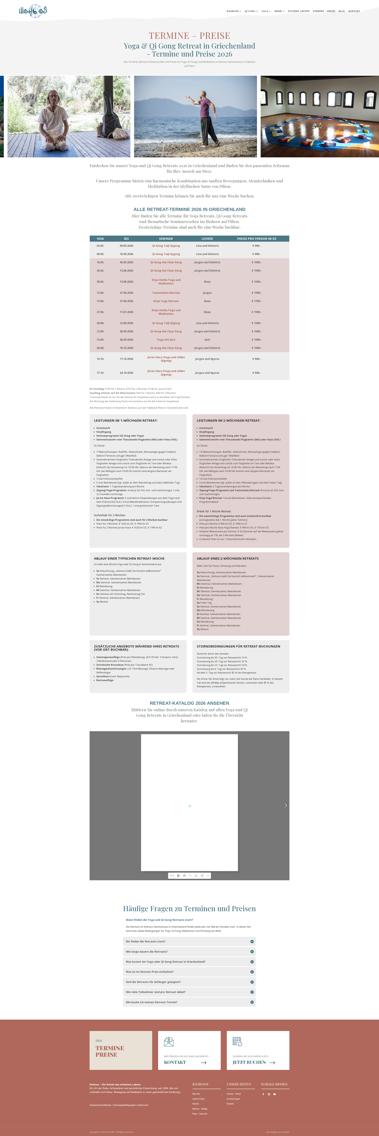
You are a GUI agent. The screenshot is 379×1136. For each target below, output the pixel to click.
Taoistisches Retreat (166, 292)
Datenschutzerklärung (100, 1105)
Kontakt (354, 11)
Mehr (278, 11)
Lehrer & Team (198, 1099)
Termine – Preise (324, 11)
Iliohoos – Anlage (199, 1108)
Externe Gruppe (299, 11)
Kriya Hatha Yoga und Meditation (166, 281)
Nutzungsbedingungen (125, 1105)
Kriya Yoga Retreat (166, 301)
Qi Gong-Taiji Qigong (166, 245)
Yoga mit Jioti (166, 339)
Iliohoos (233, 11)
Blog (342, 11)
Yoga (265, 11)
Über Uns (196, 1094)
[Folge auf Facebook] (263, 1094)
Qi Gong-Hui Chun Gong (166, 262)
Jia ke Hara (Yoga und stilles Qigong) (166, 358)
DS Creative (284, 1132)
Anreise (195, 1103)
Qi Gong (250, 11)
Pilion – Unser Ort (199, 1113)
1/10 (172, 875)
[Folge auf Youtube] (274, 1094)
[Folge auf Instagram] (269, 1094)
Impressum (143, 1105)
